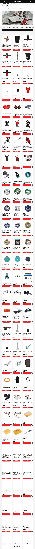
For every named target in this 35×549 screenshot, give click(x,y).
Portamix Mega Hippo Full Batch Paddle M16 (27, 79)
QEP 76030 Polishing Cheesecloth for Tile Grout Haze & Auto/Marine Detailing (6, 455)
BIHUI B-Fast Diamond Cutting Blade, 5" (6, 231)
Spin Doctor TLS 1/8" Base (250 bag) (6, 352)
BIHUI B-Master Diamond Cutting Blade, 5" (16, 248)
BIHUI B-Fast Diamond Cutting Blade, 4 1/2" (17, 231)
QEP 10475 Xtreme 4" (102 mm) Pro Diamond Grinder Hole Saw (6, 491)
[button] (10, 49)
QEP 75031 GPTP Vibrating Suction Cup (27, 298)
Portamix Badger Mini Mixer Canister (27, 62)
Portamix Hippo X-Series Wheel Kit (17, 112)
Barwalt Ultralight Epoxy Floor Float (27, 316)
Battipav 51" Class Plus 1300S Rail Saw (17, 419)
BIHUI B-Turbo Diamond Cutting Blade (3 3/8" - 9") (27, 163)
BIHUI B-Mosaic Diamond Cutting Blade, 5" (26, 231)
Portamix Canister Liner (5, 163)
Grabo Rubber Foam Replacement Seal (26, 385)
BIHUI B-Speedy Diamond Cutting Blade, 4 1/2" (16, 214)
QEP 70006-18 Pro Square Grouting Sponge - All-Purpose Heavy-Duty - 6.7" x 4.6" (6, 438)
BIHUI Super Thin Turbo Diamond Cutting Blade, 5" (6, 265)
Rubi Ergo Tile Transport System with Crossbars (6, 526)
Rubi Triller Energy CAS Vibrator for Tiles (17, 526)
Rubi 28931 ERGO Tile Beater (6, 543)
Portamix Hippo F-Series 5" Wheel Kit (27, 112)
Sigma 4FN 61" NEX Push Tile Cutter (27, 352)
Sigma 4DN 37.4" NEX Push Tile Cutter (6, 368)
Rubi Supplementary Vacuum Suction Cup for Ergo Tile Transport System (17, 544)
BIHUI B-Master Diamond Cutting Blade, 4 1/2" (26, 248)
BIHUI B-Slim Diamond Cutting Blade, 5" (17, 197)
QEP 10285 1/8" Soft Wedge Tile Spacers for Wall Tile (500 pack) (6, 508)
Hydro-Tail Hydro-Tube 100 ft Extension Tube (6, 385)
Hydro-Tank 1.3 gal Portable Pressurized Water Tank (17, 385)
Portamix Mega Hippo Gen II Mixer (17, 163)
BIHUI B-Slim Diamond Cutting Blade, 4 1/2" (27, 197)
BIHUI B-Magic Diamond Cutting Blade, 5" (27, 180)
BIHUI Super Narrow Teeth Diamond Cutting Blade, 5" (27, 265)
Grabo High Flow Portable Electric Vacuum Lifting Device (6, 403)
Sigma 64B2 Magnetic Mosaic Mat (27, 368)
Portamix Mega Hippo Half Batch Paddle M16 (6, 95)
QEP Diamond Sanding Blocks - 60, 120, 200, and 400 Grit (17, 508)
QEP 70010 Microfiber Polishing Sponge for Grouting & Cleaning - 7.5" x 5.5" (27, 455)
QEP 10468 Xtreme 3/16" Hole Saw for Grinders (17, 491)
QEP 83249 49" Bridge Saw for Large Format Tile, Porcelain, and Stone (17, 299)
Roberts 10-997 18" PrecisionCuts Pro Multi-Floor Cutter (17, 316)
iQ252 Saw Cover (4, 315)
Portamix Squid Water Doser (27, 145)
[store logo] (17, 1)
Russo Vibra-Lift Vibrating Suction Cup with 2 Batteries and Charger (6, 334)
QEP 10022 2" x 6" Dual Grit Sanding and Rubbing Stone (27, 508)
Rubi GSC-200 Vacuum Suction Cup (27, 526)
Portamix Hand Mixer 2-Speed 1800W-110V (6, 79)
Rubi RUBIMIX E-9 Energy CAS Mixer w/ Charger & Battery (17, 146)
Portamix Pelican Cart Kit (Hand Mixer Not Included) (6, 146)
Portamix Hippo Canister (26, 95)
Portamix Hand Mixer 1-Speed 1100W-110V (27, 45)
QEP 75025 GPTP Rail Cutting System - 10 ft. (27, 281)
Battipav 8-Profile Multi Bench (17, 402)
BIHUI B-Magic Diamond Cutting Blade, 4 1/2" (6, 197)
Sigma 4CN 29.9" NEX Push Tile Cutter (17, 368)
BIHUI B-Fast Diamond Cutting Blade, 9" (27, 214)
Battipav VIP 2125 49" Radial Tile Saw (6, 419)
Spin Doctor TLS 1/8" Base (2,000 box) (27, 334)
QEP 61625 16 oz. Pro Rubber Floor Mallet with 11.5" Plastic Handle (6, 473)
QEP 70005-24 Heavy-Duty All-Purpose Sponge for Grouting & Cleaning (17, 438)
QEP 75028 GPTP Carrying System (16, 281)
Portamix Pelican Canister (16, 95)
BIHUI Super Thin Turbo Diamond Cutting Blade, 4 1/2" (17, 265)
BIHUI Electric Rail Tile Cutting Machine (6, 180)
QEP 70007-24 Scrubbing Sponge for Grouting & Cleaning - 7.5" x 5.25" (27, 420)
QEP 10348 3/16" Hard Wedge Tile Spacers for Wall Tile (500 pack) (27, 491)
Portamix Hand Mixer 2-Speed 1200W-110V (6, 62)
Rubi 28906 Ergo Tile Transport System (27, 543)
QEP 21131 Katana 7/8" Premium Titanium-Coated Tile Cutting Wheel (17, 473)
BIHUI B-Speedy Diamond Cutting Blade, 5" (6, 214)
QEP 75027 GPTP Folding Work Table (6, 298)
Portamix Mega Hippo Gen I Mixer (17, 129)
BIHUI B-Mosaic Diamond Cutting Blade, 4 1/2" (6, 248)
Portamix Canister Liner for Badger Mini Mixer (17, 45)
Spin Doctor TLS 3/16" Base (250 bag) (17, 334)
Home (3, 3)
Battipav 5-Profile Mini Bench (27, 402)
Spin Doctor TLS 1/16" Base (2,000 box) (17, 352)
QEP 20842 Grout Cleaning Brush (27, 473)
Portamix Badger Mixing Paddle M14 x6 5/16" (17, 62)
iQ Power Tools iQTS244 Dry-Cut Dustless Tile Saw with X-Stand (6, 45)
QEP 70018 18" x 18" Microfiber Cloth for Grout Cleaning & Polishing (17, 455)
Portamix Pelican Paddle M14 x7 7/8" (17, 79)
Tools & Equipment (6, 3)
